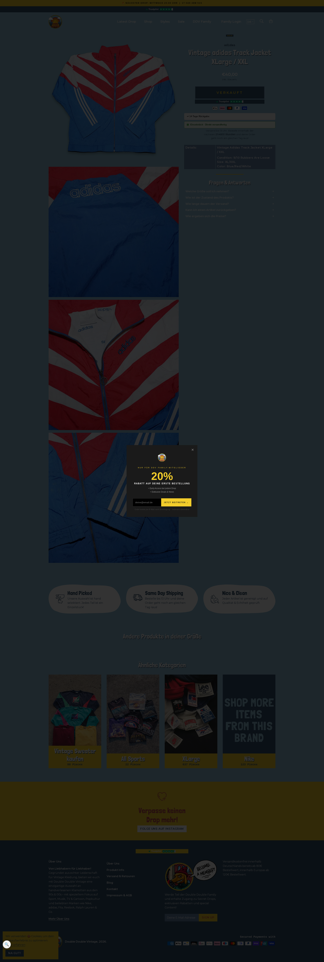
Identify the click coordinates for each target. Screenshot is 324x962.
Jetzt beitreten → (176, 502)
